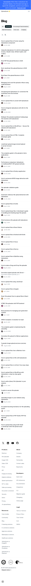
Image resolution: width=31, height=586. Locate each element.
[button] (3, 582)
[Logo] (5, 11)
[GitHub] (17, 443)
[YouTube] (12, 443)
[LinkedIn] (8, 443)
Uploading (8, 26)
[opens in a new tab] (5, 35)
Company (23, 29)
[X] (3, 443)
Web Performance (6, 29)
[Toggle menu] (29, 11)
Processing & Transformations (20, 26)
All (2, 26)
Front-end (16, 29)
